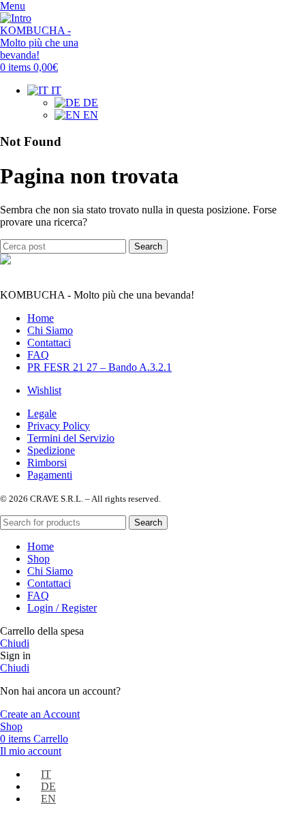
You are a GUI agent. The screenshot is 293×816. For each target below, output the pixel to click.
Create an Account (40, 714)
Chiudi (14, 643)
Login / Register (62, 608)
